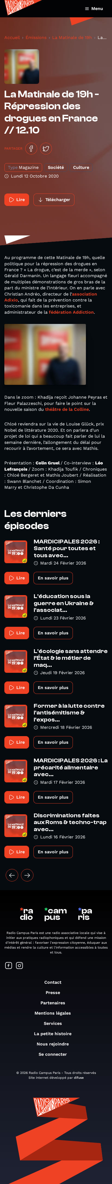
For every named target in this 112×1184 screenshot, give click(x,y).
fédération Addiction (71, 312)
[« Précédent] (12, 875)
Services (53, 1023)
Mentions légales (53, 1013)
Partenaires (53, 1002)
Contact (52, 982)
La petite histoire (52, 1033)
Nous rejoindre (53, 1044)
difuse (79, 1078)
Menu (97, 8)
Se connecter (53, 1054)
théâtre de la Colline (67, 409)
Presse (53, 992)
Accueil (12, 37)
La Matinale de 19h (72, 37)
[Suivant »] (27, 875)
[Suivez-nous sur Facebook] (8, 966)
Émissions (36, 37)
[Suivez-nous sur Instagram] (19, 966)
